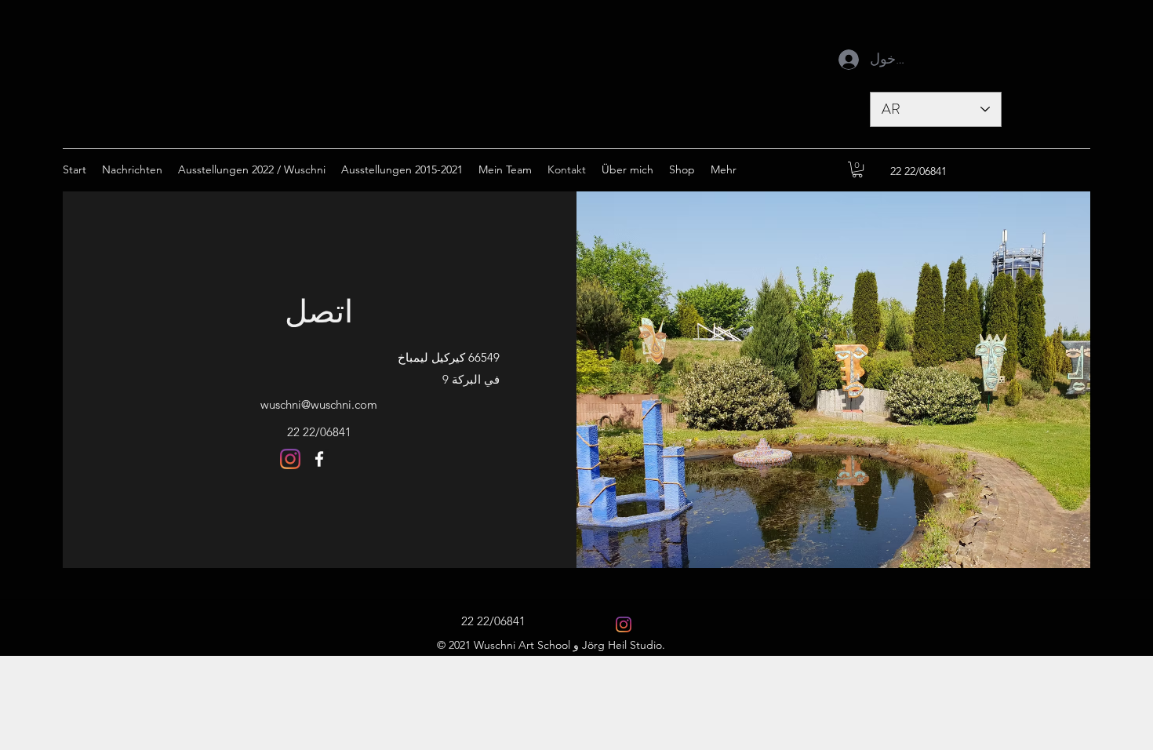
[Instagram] (290, 459)
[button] (857, 169)
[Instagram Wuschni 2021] (623, 624)
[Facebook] (319, 459)
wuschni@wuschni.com (318, 404)
